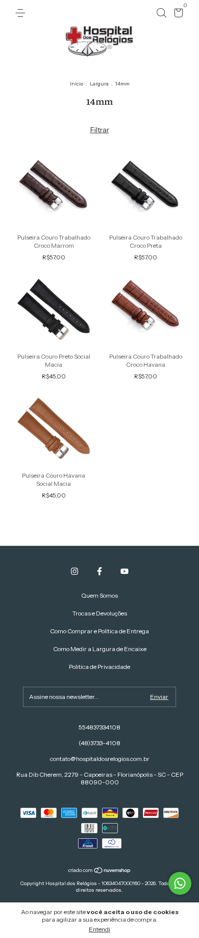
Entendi (99, 929)
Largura (99, 83)
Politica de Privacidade (99, 666)
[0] (177, 14)
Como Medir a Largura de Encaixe (99, 649)
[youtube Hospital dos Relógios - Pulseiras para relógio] (124, 571)
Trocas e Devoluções (99, 613)
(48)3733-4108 (99, 743)
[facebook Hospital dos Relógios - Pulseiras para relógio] (99, 571)
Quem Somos (99, 595)
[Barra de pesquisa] (161, 13)
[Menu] (22, 13)
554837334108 (99, 727)
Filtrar (99, 129)
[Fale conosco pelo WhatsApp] (179, 883)
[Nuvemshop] (100, 871)
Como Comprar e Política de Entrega (99, 631)
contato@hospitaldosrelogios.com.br (100, 759)
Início (76, 83)
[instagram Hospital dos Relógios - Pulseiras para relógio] (74, 571)
